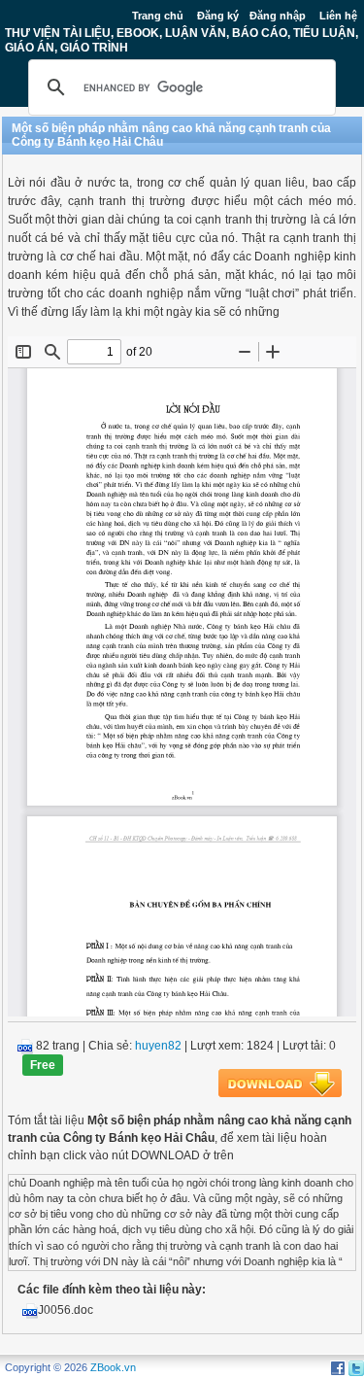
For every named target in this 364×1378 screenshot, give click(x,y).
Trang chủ (157, 15)
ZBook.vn (113, 1367)
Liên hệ (338, 15)
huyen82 (158, 1045)
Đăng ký (218, 15)
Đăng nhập (277, 15)
